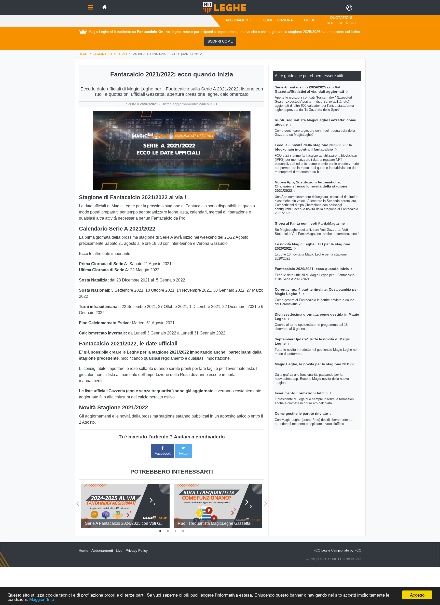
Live (119, 550)
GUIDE (309, 20)
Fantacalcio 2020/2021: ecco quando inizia (312, 269)
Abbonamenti (238, 20)
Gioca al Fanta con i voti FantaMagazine (310, 223)
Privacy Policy (137, 550)
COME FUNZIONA (278, 20)
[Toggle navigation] (90, 7)
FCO (357, 550)
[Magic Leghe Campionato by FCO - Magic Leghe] (224, 8)
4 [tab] (183, 530)
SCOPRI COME (220, 41)
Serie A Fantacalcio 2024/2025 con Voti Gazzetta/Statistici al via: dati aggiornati (310, 89)
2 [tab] (167, 530)
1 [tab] (160, 530)
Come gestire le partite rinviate (302, 413)
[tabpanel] (125, 506)
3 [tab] (175, 530)
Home (83, 54)
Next (265, 501)
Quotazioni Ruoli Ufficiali (341, 20)
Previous (77, 501)
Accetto (417, 594)
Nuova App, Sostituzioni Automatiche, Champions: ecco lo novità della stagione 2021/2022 (311, 186)
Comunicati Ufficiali (110, 54)
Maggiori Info (41, 599)
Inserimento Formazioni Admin (302, 393)
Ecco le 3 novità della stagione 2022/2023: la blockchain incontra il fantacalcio (313, 147)
